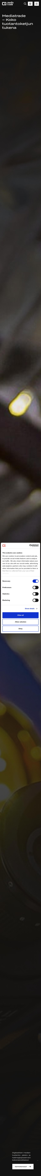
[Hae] (25, 3)
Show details (29, 608)
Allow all (20, 615)
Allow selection (20, 622)
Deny (20, 628)
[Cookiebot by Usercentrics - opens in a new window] (29, 545)
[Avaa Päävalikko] (30, 4)
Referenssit (21, 1167)
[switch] (36, 587)
